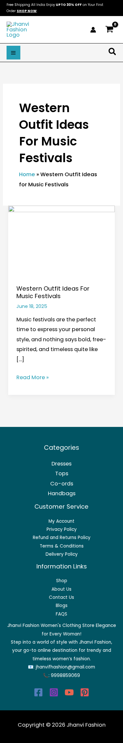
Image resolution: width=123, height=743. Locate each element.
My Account (61, 521)
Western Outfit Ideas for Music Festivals (53, 292)
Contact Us (61, 597)
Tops (61, 473)
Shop (61, 581)
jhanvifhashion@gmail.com (65, 667)
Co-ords (61, 483)
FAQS (61, 614)
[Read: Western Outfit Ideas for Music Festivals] (61, 241)
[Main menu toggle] (13, 52)
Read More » (32, 377)
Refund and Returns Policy (62, 537)
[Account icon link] (93, 30)
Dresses (61, 463)
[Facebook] (38, 692)
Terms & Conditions (62, 546)
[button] (113, 52)
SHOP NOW (27, 10)
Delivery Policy (62, 554)
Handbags (61, 493)
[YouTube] (69, 692)
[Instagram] (53, 692)
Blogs (62, 605)
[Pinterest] (84, 692)
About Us (61, 589)
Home (27, 174)
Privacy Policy (62, 529)
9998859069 (65, 675)
